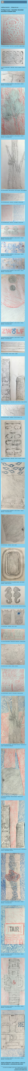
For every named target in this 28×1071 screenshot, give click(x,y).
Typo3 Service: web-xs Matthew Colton (20, 1069)
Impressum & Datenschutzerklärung (21, 1068)
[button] (13, 29)
